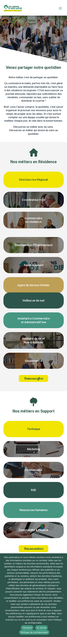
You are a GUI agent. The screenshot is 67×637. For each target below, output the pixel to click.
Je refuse (41, 627)
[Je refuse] (63, 595)
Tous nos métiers (33, 549)
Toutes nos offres (33, 378)
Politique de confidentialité (34, 632)
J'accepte (27, 627)
